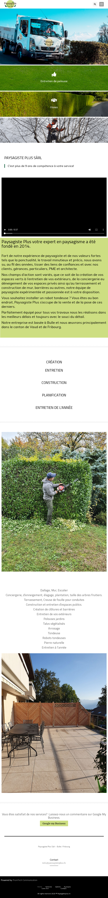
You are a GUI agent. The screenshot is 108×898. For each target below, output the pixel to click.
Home (39, 887)
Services (48, 887)
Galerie (58, 887)
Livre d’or (45, 888)
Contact (63, 888)
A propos (67, 887)
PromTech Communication (25, 880)
